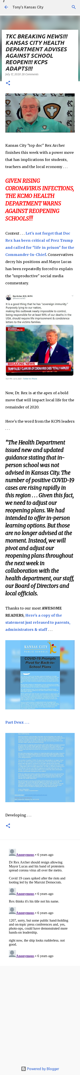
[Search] (73, 7)
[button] (8, 83)
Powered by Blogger (42, 1069)
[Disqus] (40, 902)
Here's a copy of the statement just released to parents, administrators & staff (37, 622)
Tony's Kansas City (27, 7)
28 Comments (30, 74)
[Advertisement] (40, 1016)
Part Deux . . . (17, 722)
